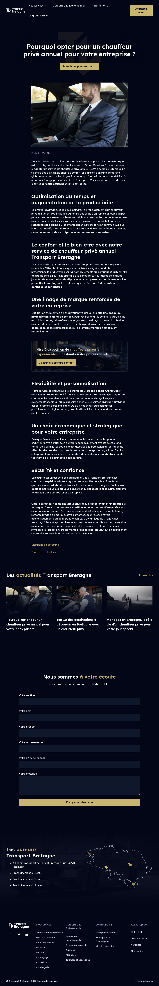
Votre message (28, 773)
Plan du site (137, 951)
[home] (15, 10)
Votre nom (25, 711)
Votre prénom (27, 726)
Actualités (136, 944)
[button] (37, 6)
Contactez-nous (141, 10)
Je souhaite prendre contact (79, 66)
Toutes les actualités (43, 552)
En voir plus (146, 575)
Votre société (27, 695)
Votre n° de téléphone (32, 758)
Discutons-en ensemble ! (45, 544)
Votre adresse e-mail (31, 742)
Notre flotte (101, 5)
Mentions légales (144, 981)
